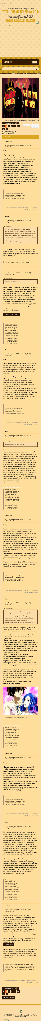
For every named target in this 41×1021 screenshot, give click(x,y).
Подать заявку (19, 20)
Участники (17, 120)
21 (13, 146)
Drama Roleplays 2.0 (20, 12)
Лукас (7, 216)
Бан (6, 269)
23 (13, 274)
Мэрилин (8, 141)
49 (18, 126)
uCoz (24, 1017)
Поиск (33, 120)
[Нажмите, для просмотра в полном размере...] (20, 714)
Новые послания (8, 120)
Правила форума (26, 120)
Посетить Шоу (30, 20)
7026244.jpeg (18, 717)
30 (13, 911)
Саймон (11, 133)
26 (13, 520)
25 (13, 436)
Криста (7, 906)
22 (13, 222)
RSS (30, 18)
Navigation (8, 62)
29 (13, 828)
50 (3, 129)
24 (13, 355)
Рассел (4, 133)
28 (13, 758)
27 (13, 604)
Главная (9, 20)
